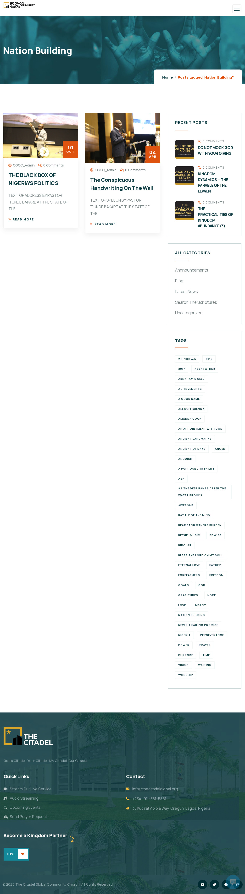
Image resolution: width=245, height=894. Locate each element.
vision (183, 665)
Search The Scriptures (196, 302)
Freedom (216, 575)
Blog (179, 281)
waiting (205, 665)
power (183, 645)
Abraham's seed (191, 378)
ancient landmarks (195, 438)
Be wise (216, 535)
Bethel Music (189, 535)
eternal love (189, 565)
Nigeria (184, 635)
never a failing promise (198, 625)
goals (183, 585)
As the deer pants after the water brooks (202, 492)
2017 (181, 368)
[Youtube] (202, 884)
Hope (211, 595)
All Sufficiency (191, 409)
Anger (220, 448)
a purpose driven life (196, 468)
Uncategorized (188, 313)
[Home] (28, 736)
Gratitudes (188, 595)
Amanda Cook (189, 418)
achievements (190, 389)
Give (11, 854)
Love (182, 605)
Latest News (186, 291)
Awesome (186, 505)
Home (167, 77)
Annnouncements (191, 270)
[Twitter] (214, 884)
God (201, 585)
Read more (23, 219)
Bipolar (185, 545)
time (206, 655)
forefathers (189, 575)
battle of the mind (194, 515)
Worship (185, 675)
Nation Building (191, 615)
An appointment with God (200, 428)
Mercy (200, 605)
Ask (181, 478)
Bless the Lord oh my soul (200, 555)
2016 (209, 359)
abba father (205, 368)
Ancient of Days (192, 448)
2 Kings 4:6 (187, 359)
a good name (189, 399)
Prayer (205, 645)
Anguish (185, 458)
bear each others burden (200, 525)
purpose (185, 655)
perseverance (212, 635)
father (215, 565)
